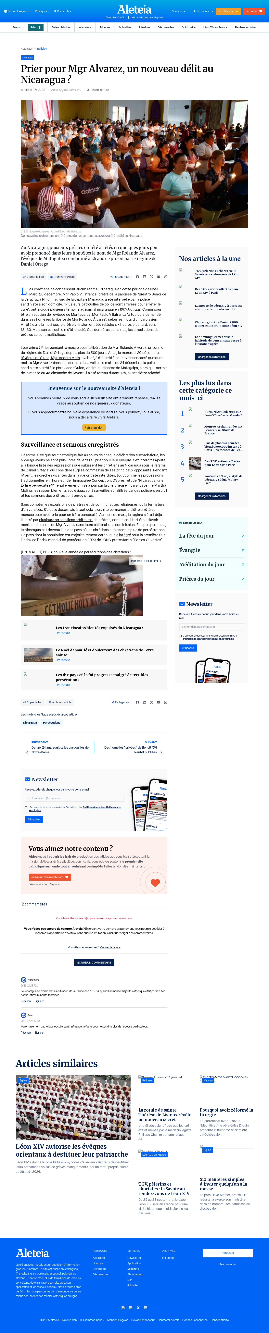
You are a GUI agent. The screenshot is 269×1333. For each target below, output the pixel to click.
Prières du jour (196, 579)
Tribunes (105, 27)
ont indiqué (40, 309)
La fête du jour (196, 536)
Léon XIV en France (215, 27)
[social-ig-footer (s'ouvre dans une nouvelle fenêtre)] (145, 1308)
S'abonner (228, 1253)
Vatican (208, 1080)
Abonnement (135, 1274)
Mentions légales (117, 1320)
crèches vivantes (52, 475)
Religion (42, 48)
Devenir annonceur (143, 1320)
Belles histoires (61, 27)
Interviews (85, 27)
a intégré (123, 535)
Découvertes (166, 27)
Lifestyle (144, 27)
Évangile (189, 550)
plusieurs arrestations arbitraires (66, 519)
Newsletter (134, 1258)
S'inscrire (34, 819)
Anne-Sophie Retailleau (66, 90)
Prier (33, 27)
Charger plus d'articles (211, 357)
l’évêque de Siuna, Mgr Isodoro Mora (50, 357)
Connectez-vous (110, 947)
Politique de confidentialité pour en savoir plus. (209, 639)
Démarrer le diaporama (145, 560)
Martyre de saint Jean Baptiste (147, 17)
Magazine (133, 1269)
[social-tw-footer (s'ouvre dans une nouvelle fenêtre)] (138, 1308)
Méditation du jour (202, 565)
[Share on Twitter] (151, 276)
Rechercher (64, 11)
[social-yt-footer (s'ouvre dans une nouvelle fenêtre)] (123, 1308)
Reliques (147, 1080)
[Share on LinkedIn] (144, 276)
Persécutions (51, 722)
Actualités (124, 27)
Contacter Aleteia (168, 1320)
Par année (168, 1258)
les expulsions (56, 504)
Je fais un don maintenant (48, 877)
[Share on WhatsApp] (165, 276)
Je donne (252, 11)
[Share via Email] (158, 276)
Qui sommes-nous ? (92, 1320)
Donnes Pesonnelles (195, 1320)
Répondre (26, 1001)
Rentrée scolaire (245, 27)
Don (130, 1280)
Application (134, 1263)
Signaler (39, 1001)
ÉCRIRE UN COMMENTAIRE (94, 962)
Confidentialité (220, 1320)
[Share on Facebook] (137, 276)
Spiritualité (189, 27)
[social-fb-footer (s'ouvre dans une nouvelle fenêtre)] (131, 1308)
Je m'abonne (226, 11)
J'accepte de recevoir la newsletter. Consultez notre (75, 809)
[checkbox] (26, 807)
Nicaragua (30, 722)
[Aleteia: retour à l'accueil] (134, 9)
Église (23, 1080)
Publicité (132, 1285)
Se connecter (205, 11)
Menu (16, 27)
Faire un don (94, 427)
